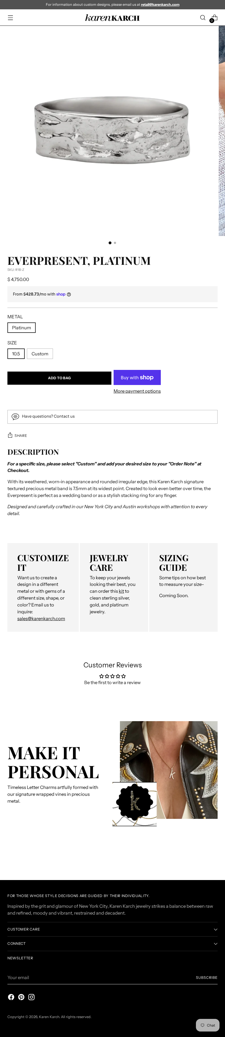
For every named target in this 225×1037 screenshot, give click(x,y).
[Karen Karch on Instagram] (31, 998)
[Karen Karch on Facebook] (10, 998)
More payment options (137, 391)
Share (21, 436)
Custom (40, 353)
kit (121, 591)
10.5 (16, 353)
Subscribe (207, 978)
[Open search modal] (203, 17)
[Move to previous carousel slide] (200, 861)
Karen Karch (49, 1017)
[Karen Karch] (112, 17)
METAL (15, 316)
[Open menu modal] (10, 17)
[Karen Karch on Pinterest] (21, 998)
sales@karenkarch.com (41, 618)
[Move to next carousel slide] (213, 861)
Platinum (21, 327)
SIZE (12, 342)
